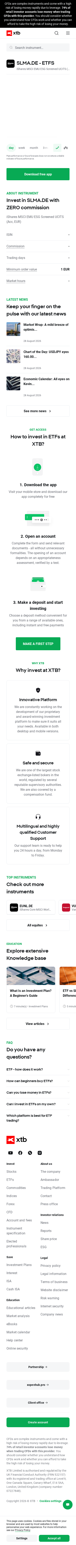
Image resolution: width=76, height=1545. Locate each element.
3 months (49, 148)
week (21, 148)
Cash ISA (13, 1289)
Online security (17, 1348)
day (11, 148)
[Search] (56, 33)
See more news (35, 411)
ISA (8, 1281)
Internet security (52, 1306)
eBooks (11, 1324)
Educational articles (20, 1308)
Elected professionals (16, 1243)
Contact (46, 1196)
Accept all (54, 1538)
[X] (30, 1153)
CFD (9, 1212)
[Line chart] (57, 148)
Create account (38, 1422)
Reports (46, 1230)
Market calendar (18, 1332)
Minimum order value (21, 269)
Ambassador (50, 1179)
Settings (21, 1538)
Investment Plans (19, 1265)
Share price (49, 1239)
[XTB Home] (11, 33)
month (34, 148)
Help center (14, 1340)
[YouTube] (10, 1153)
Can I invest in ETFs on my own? (31, 1104)
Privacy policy (51, 1265)
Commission (15, 246)
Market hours (15, 281)
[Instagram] (40, 1153)
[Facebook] (20, 1153)
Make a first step (38, 644)
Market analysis (18, 1316)
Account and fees (19, 1220)
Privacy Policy (22, 1530)
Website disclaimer (54, 1290)
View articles (35, 1023)
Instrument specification (15, 1230)
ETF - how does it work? (24, 1069)
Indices (11, 1196)
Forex (10, 1204)
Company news (52, 1314)
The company (51, 1171)
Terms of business (54, 1282)
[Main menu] (68, 33)
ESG (44, 1247)
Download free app (38, 174)
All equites (35, 925)
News (45, 1222)
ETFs (10, 1179)
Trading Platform (53, 1188)
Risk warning (50, 1298)
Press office (49, 1204)
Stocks (11, 1171)
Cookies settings (50, 1501)
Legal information (54, 1273)
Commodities (16, 1188)
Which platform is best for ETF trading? (29, 1118)
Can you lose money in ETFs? (28, 1092)
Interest (11, 1273)
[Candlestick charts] (65, 148)
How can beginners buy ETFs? (29, 1081)
